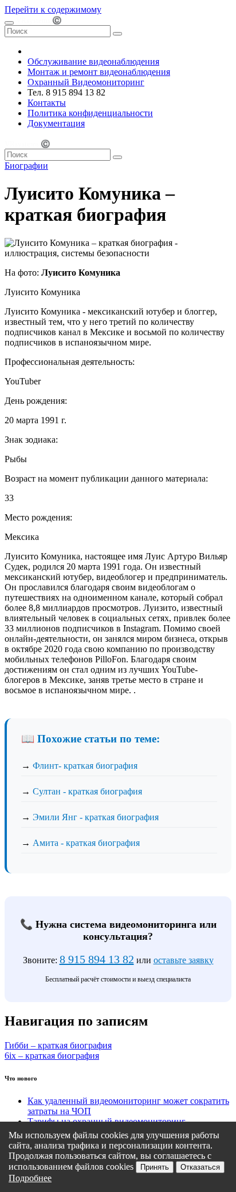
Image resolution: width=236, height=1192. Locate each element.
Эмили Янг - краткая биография (96, 817)
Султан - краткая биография (87, 791)
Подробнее (30, 1178)
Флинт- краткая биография (85, 765)
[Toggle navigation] (9, 23)
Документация (56, 123)
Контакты (46, 103)
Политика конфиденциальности (90, 113)
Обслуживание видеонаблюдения (93, 61)
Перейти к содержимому (53, 9)
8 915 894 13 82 (97, 959)
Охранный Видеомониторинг (85, 82)
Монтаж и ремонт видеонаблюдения (98, 72)
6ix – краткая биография (52, 1055)
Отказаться (200, 1167)
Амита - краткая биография (86, 843)
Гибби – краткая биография (58, 1045)
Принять (154, 1167)
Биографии (26, 165)
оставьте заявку (184, 960)
